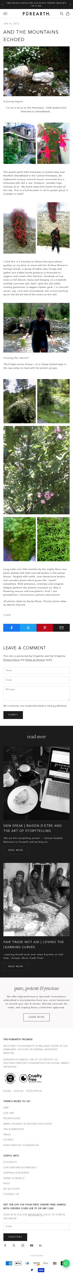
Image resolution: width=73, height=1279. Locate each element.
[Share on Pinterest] (45, 627)
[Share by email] (61, 627)
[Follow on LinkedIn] (40, 1245)
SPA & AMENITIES (13, 1129)
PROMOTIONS (11, 1118)
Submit (13, 715)
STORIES (8, 1140)
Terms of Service (35, 660)
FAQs (6, 1183)
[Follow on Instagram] (22, 1245)
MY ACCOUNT (11, 1189)
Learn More (36, 1017)
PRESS (7, 1135)
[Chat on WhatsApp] (66, 1263)
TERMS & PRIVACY (14, 1178)
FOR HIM (8, 1113)
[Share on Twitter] (28, 627)
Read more (15, 850)
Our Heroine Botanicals (20, 1167)
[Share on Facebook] (11, 627)
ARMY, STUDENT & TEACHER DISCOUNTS (27, 1124)
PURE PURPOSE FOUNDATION (21, 1145)
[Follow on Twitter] (14, 1245)
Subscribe (15, 1237)
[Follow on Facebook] (5, 1245)
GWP (6, 1108)
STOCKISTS (10, 1162)
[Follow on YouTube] (31, 1245)
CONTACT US (11, 1194)
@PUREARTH (35, 1215)
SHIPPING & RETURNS (16, 1173)
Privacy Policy (11, 660)
